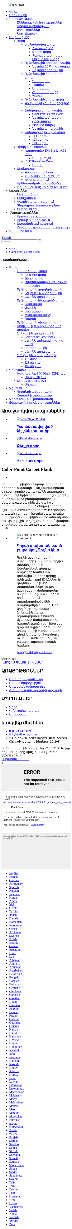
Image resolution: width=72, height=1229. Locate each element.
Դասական (41, 81)
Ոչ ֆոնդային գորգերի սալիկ (47, 62)
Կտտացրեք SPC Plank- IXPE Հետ (42, 373)
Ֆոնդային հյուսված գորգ (45, 132)
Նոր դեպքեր (27, 33)
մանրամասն (41, 652)
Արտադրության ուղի (33, 216)
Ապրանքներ (19, 37)
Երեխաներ (41, 88)
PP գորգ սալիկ (43, 125)
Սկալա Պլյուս (42, 158)
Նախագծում (27, 194)
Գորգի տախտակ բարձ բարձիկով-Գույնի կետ (39, 548)
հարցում (24, 652)
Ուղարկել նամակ (15, 759)
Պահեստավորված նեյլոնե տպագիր (35, 429)
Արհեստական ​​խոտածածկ (39, 183)
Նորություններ (21, 18)
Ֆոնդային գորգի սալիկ (43, 110)
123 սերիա (40, 139)
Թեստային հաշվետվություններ (42, 187)
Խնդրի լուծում (28, 209)
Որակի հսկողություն (33, 220)
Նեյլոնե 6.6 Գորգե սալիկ (51, 66)
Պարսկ (38, 95)
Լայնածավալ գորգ (40, 44)
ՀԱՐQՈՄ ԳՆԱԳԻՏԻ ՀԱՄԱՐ (23, 662)
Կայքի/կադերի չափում (35, 201)
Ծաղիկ (38, 84)
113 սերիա (40, 136)
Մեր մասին (18, 15)
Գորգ (21, 40)
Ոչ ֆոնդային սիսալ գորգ (44, 99)
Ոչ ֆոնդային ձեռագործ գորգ (40, 300)
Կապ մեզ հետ (20, 231)
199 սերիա (40, 143)
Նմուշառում (26, 198)
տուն (13, 11)
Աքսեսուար (26, 168)
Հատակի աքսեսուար (42, 176)
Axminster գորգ (43, 48)
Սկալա (37, 165)
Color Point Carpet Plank (47, 114)
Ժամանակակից (45, 92)
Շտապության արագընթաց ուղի (43, 227)
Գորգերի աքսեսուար (41, 172)
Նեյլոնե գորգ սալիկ (47, 70)
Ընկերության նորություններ (39, 22)
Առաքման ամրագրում (35, 223)
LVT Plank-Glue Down (39, 161)
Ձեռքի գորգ (41, 51)
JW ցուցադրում (37, 179)
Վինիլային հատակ (32, 147)
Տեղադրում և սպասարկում (39, 205)
